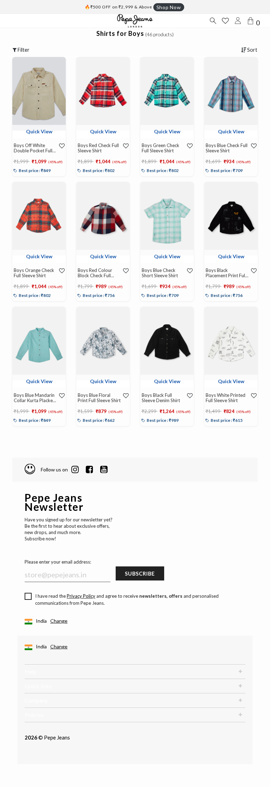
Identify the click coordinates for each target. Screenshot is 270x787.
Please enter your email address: (58, 562)
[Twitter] (104, 469)
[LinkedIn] (75, 469)
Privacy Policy (81, 596)
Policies (34, 714)
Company (36, 700)
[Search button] (212, 20)
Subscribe (140, 573)
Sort (251, 50)
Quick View (39, 131)
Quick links (38, 686)
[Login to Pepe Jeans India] (238, 20)
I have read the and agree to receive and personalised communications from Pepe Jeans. (127, 599)
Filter (23, 50)
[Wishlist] (61, 146)
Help (31, 671)
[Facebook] (89, 469)
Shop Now (168, 7)
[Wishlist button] (225, 20)
